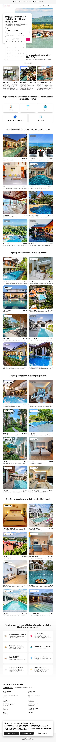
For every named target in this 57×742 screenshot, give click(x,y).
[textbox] (11, 35)
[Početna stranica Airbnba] (6, 6)
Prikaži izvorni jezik (39, 1)
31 (7, 59)
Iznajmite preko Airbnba (46, 6)
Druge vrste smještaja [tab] (8, 687)
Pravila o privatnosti (26, 739)
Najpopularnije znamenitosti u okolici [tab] (23, 687)
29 (20, 56)
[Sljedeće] (30, 63)
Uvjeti (33, 739)
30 (23, 56)
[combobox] (17, 30)
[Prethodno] (25, 63)
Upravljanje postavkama (41, 733)
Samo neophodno (26, 733)
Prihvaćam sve (11, 733)
